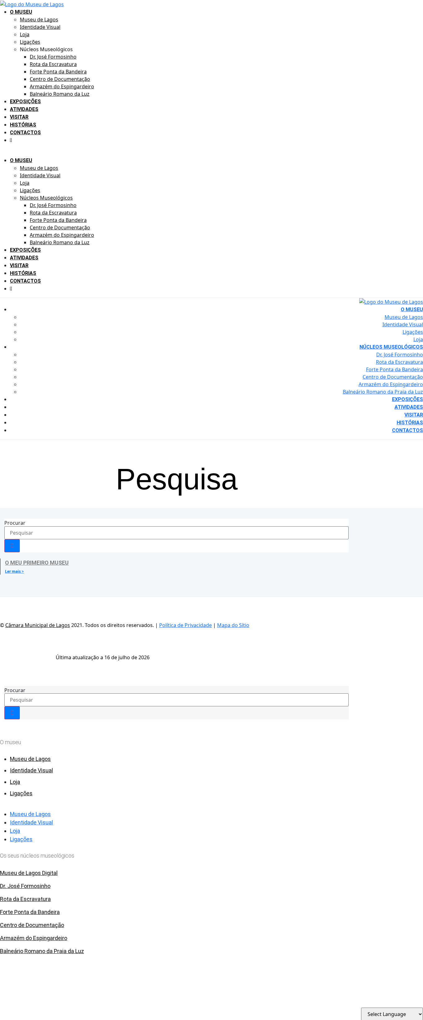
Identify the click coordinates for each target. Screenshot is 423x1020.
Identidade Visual (40, 27)
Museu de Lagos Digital (29, 873)
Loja (24, 34)
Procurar (14, 522)
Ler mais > (14, 571)
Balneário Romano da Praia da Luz (383, 391)
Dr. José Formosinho (53, 56)
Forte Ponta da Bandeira (58, 71)
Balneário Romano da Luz (59, 94)
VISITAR (19, 117)
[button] (167, 153)
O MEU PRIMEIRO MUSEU (37, 562)
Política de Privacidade (185, 625)
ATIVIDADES (24, 109)
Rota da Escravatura (53, 64)
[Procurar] (12, 545)
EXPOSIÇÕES (25, 101)
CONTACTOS (25, 132)
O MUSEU (21, 12)
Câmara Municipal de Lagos (37, 625)
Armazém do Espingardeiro (62, 86)
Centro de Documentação (60, 79)
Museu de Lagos (39, 19)
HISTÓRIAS (23, 125)
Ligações (30, 41)
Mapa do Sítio (233, 625)
